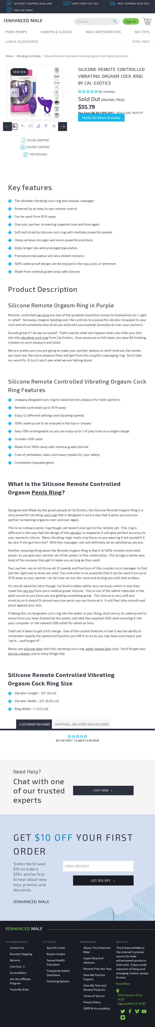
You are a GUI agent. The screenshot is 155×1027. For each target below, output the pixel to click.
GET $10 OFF (103, 880)
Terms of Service (94, 996)
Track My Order (19, 989)
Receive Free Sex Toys (98, 968)
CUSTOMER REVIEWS (34, 724)
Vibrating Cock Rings (29, 56)
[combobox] (96, 21)
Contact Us (17, 947)
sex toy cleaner (19, 653)
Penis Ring (47, 492)
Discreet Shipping (21, 954)
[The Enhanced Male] (23, 21)
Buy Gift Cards (56, 947)
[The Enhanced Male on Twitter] (122, 1013)
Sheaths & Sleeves (56, 32)
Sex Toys (142, 32)
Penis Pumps (16, 32)
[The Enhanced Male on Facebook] (129, 1013)
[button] (88, 91)
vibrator (76, 532)
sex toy (28, 590)
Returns (15, 960)
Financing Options (58, 981)
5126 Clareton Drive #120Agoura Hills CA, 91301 (132, 999)
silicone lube (33, 649)
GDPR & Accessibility (97, 1008)
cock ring (50, 515)
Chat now (103, 790)
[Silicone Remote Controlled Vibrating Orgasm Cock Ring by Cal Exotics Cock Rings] (35, 93)
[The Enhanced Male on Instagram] (122, 1019)
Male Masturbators (103, 32)
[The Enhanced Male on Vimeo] (136, 1013)
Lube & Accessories (21, 41)
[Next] (55, 92)
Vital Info (141, 41)
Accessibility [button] (18, 972)
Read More (123, 983)
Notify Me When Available (101, 118)
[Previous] (14, 92)
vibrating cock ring (34, 337)
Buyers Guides (56, 954)
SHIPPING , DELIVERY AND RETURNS (82, 724)
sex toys (43, 315)
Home (9, 56)
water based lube (98, 649)
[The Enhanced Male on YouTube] (144, 1013)
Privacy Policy (92, 1002)
